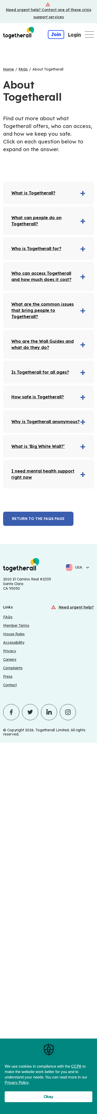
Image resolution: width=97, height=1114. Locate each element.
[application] (48, 1076)
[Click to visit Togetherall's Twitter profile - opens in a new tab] (30, 712)
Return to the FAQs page (38, 518)
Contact (10, 685)
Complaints (13, 668)
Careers (9, 659)
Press (7, 676)
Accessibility (13, 642)
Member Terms (16, 625)
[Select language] (86, 567)
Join (56, 34)
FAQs (7, 617)
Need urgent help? (76, 607)
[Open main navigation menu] (89, 34)
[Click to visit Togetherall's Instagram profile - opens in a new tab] (68, 712)
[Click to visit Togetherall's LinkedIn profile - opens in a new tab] (49, 712)
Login (74, 35)
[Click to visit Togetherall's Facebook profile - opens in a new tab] (11, 712)
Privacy (9, 651)
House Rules (14, 634)
